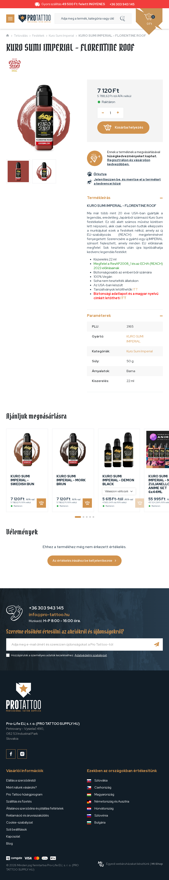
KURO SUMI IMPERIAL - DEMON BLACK (118, 480)
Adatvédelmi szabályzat (91, 655)
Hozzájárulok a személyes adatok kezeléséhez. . (59, 655)
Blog (9, 843)
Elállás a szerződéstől (21, 780)
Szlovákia (101, 780)
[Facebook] (10, 754)
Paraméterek (99, 315)
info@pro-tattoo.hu (49, 615)
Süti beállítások (16, 829)
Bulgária (100, 822)
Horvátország (104, 808)
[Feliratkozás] (156, 644)
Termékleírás (98, 197)
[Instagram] (22, 754)
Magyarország (104, 794)
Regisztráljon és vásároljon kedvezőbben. (128, 162)
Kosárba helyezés (129, 127)
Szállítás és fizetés (19, 801)
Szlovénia (101, 815)
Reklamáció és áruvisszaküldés (27, 815)
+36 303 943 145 (122, 4)
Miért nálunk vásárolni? (21, 787)
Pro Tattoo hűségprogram (24, 794)
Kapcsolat (13, 836)
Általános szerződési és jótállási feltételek (34, 808)
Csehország (102, 787)
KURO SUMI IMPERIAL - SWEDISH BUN (22, 480)
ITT (135, 289)
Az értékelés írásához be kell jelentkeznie (82, 561)
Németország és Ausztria (111, 801)
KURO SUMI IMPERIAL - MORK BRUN (71, 480)
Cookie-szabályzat (19, 822)
